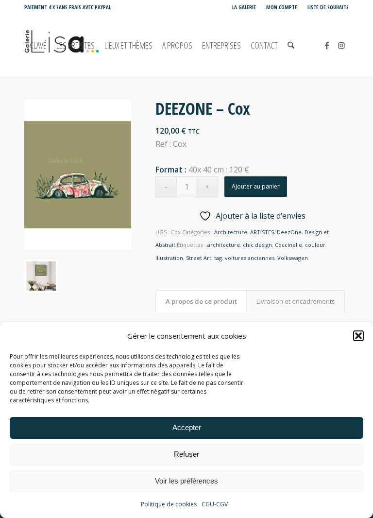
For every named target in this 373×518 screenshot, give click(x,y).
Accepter (186, 427)
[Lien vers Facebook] (327, 45)
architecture (223, 244)
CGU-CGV (215, 504)
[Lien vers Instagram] (341, 45)
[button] (358, 336)
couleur (315, 244)
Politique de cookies (169, 504)
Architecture (230, 232)
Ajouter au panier (256, 186)
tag (218, 257)
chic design (257, 244)
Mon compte (281, 7)
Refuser (186, 454)
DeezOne (289, 232)
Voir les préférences (186, 481)
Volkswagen (292, 257)
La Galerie (244, 7)
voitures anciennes (249, 257)
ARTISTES (262, 232)
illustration (169, 257)
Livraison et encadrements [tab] (295, 301)
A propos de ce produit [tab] (201, 301)
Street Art (198, 257)
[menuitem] (244, 7)
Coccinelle (288, 244)
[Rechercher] (291, 45)
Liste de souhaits (328, 7)
